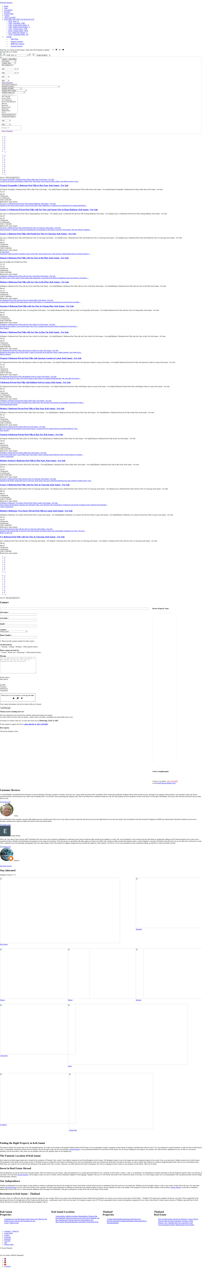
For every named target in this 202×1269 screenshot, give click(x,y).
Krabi (126, 1221)
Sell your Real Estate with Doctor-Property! (172, 1219)
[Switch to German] (5, 1262)
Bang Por (87, 1216)
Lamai (85, 1220)
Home (6, 6)
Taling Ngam (86, 1222)
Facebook (171, 1221)
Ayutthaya (110, 1219)
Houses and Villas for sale (38, 1219)
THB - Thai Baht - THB (16, 23)
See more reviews (6, 866)
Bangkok (117, 1219)
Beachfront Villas (23, 1219)
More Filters (12, 59)
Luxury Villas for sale (11, 1223)
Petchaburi (110, 1223)
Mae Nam (59, 1222)
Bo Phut (66, 1218)
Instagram (178, 1221)
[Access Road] (10, 98)
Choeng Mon (89, 1218)
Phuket (116, 1223)
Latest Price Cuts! (187, 1223)
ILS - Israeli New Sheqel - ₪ (17, 32)
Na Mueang (66, 1222)
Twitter (190, 1221)
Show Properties (7, 82)
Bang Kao (71, 1216)
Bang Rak (94, 1216)
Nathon (72, 1222)
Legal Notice (8, 1233)
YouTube (185, 1221)
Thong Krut (94, 1222)
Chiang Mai (129, 1219)
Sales (6, 8)
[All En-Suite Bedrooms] (10, 102)
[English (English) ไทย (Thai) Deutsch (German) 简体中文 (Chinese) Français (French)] (41, 55)
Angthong (59, 1216)
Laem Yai (80, 1220)
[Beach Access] (10, 107)
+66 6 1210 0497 (10, 17)
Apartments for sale (10, 1219)
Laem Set (67, 1220)
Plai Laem (78, 1222)
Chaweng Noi (80, 1218)
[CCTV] (10, 112)
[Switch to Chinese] (5, 1264)
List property (8, 10)
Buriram (122, 1219)
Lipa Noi (90, 1220)
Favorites (7, 12)
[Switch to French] (7, 1266)
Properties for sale (29, 1221)
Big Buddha (60, 1218)
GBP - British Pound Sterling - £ (19, 27)
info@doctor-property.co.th (166, 783)
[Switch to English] (5, 1259)
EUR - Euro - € (13, 21)
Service (195, 1219)
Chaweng (72, 1218)
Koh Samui (121, 1221)
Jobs (5, 1242)
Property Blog (9, 14)
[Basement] (10, 105)
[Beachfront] (10, 109)
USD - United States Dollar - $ (18, 25)
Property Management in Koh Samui (182, 1225)
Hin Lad (96, 1218)
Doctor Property (74, 1149)
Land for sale (18, 1221)
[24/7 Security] (10, 96)
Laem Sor (73, 1220)
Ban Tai (65, 1216)
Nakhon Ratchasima (135, 1221)
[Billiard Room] (10, 111)
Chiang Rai (137, 1219)
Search (5, 59)
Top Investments (163, 1225)
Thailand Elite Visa (174, 1223)
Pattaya (144, 1221)
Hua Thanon (60, 1220)
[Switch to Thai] (5, 1261)
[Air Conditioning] (10, 100)
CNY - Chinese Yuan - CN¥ (17, 29)
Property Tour (162, 1223)
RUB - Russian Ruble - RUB (18, 31)
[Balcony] (10, 104)
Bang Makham (79, 1216)
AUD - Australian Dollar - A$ (18, 34)
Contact (6, 15)
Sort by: (3, 177)
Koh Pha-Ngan (112, 1221)
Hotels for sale (9, 1221)
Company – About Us (11, 1231)
